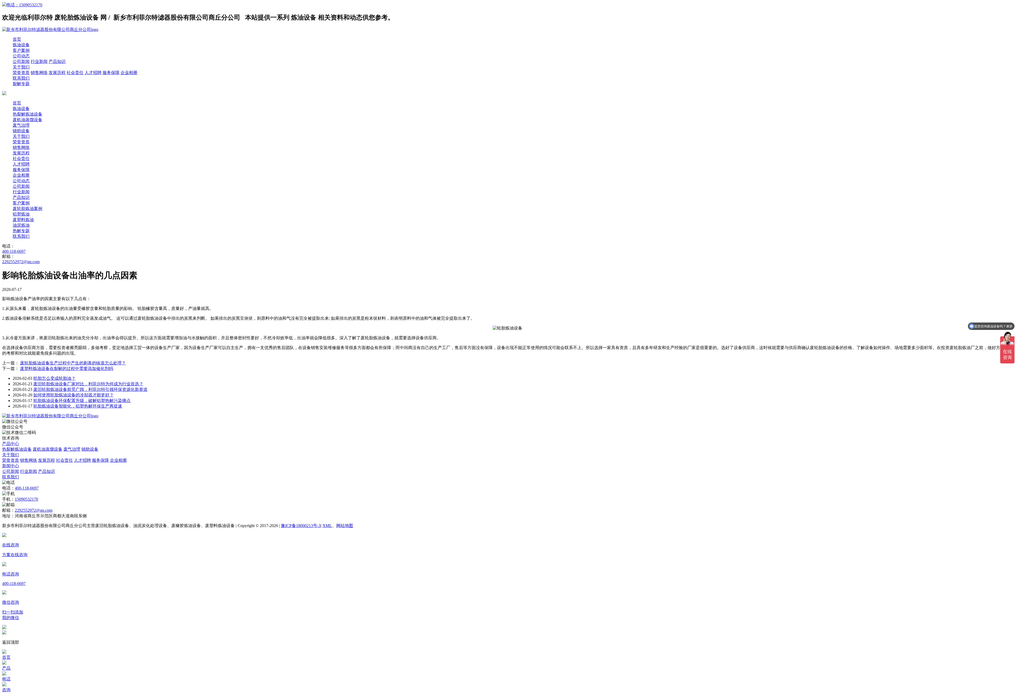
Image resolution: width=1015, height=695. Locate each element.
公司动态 (21, 56)
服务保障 (111, 72)
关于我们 (21, 67)
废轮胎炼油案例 (27, 208)
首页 (17, 39)
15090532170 (26, 499)
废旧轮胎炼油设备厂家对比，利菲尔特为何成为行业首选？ (88, 384)
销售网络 (39, 72)
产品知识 (57, 61)
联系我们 (21, 78)
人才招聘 (93, 72)
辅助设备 (21, 131)
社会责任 (75, 72)
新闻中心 (10, 466)
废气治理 (21, 125)
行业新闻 (39, 61)
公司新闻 (21, 61)
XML (327, 525)
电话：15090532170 (24, 5)
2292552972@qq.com (21, 261)
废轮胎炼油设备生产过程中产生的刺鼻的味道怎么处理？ (73, 363)
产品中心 (10, 443)
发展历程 (57, 72)
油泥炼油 (21, 225)
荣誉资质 (21, 72)
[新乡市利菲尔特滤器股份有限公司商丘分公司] (50, 416)
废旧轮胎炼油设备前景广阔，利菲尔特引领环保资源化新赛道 (90, 389)
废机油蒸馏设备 (27, 119)
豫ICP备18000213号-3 (301, 525)
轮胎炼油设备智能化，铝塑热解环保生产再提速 (77, 406)
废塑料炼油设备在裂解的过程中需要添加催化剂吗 (66, 368)
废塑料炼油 (23, 219)
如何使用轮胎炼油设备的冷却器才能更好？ (73, 395)
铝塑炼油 (21, 214)
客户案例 (21, 50)
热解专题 (21, 230)
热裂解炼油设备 (27, 114)
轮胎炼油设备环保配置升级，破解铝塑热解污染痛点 (82, 400)
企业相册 (129, 72)
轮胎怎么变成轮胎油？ (54, 378)
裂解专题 (21, 83)
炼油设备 (21, 45)
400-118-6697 (14, 251)
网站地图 (344, 525)
